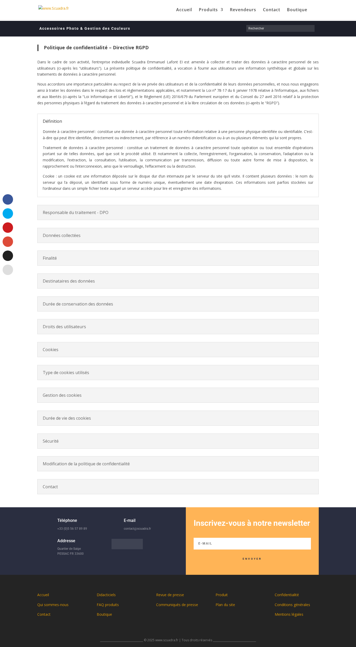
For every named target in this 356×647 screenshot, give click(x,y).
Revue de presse (170, 594)
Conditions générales (292, 604)
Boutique (297, 10)
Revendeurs (243, 10)
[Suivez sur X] (127, 544)
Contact (271, 10)
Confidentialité (287, 594)
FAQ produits (108, 604)
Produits (208, 10)
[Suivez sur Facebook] (117, 544)
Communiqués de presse (177, 604)
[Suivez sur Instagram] (137, 544)
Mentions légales (289, 614)
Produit (222, 594)
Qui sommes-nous (53, 604)
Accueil (184, 10)
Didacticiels (106, 594)
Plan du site (225, 604)
